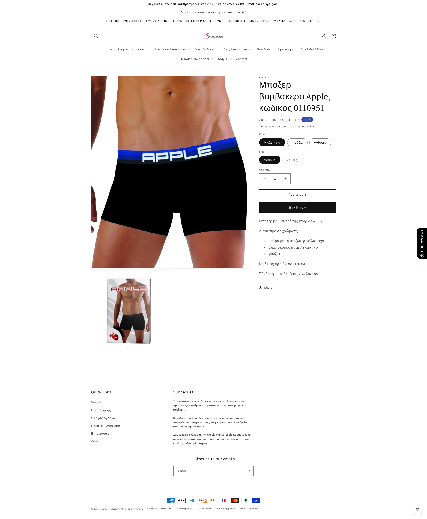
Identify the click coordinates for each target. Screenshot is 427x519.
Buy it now (297, 207)
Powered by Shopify (131, 508)
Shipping (282, 126)
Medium (270, 160)
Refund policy (205, 508)
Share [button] (268, 288)
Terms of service (249, 508)
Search (96, 402)
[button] (96, 36)
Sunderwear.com (110, 508)
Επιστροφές (100, 434)
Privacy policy (184, 508)
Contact (97, 441)
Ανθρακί (320, 142)
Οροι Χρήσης (101, 410)
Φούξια (297, 142)
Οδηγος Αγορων (103, 418)
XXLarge (295, 161)
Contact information (159, 508)
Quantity (264, 170)
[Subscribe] (248, 471)
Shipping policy (226, 508)
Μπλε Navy (272, 142)
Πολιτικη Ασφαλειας (106, 426)
